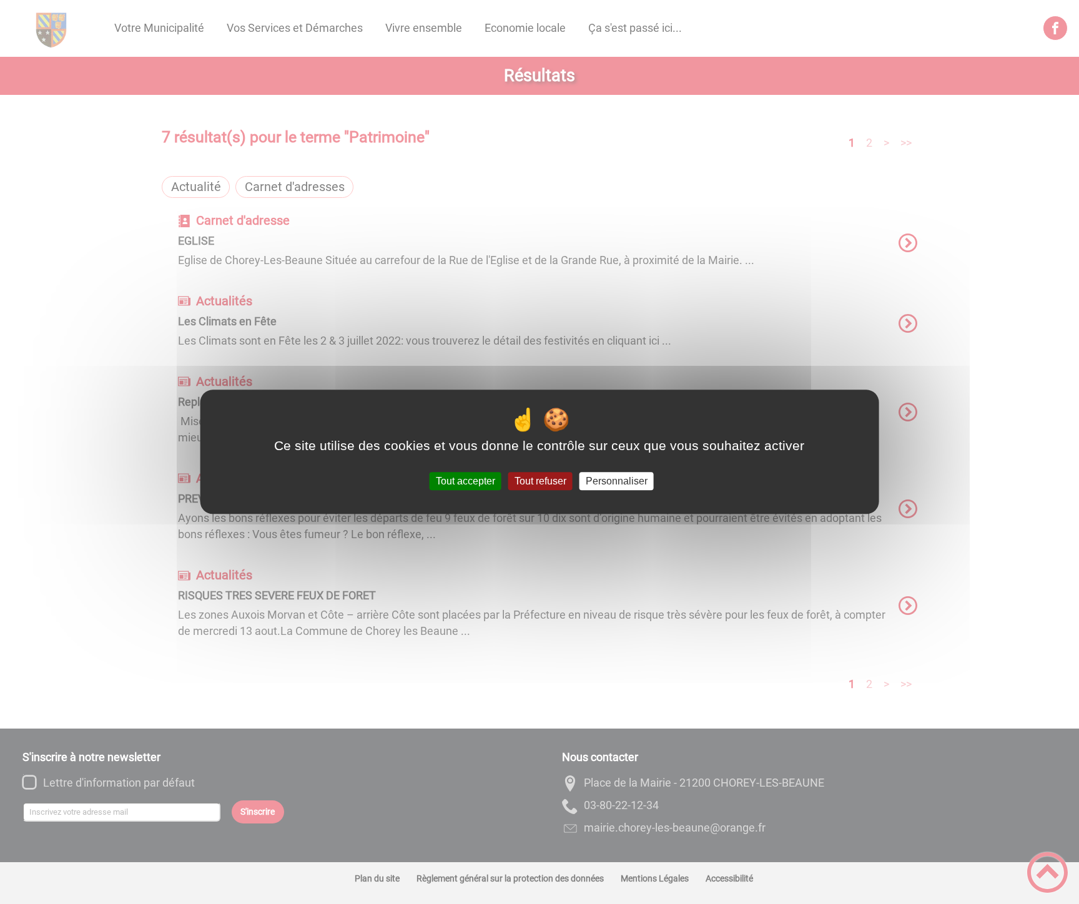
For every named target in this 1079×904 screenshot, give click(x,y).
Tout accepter (465, 481)
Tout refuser (540, 481)
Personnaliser (617, 481)
